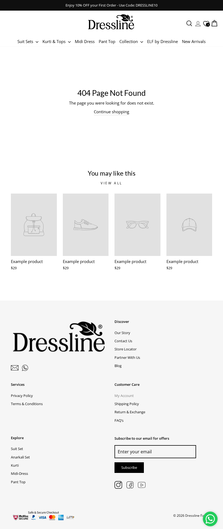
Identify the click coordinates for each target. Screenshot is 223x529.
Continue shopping (111, 111)
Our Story (122, 332)
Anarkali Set (20, 457)
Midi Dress (85, 41)
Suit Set (17, 448)
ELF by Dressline (162, 41)
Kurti (15, 465)
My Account (124, 395)
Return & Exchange (129, 411)
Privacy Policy (22, 395)
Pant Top (107, 41)
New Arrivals (194, 41)
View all (111, 183)
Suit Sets (25, 41)
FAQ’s (118, 420)
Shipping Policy (126, 403)
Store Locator (125, 349)
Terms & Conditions (27, 403)
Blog (118, 365)
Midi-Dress (19, 473)
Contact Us (123, 340)
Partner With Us (127, 357)
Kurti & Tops (54, 41)
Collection (129, 41)
